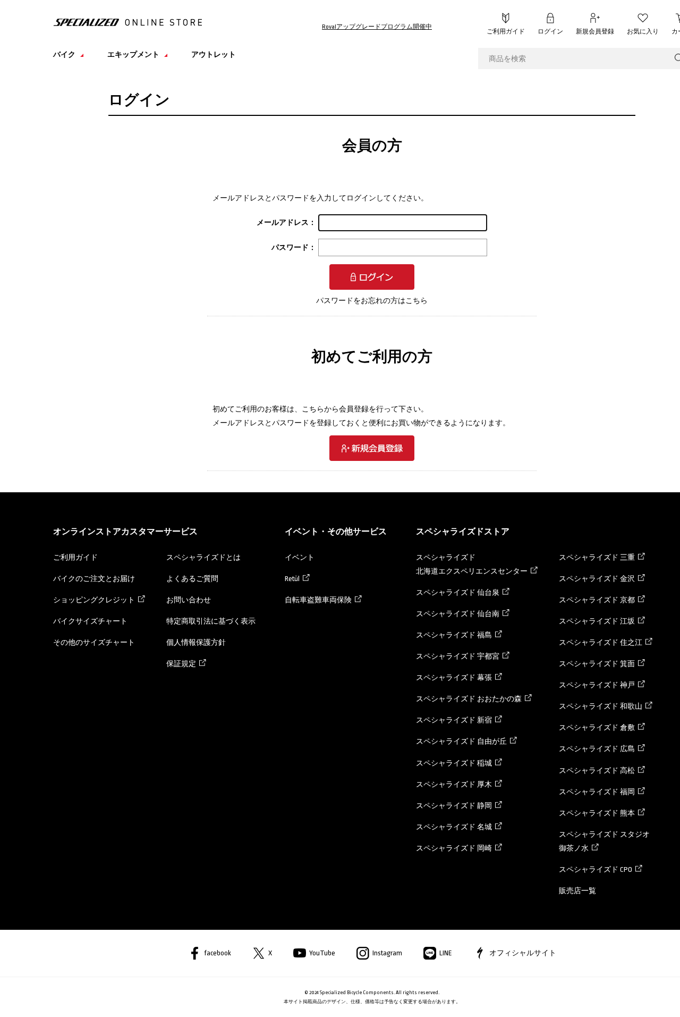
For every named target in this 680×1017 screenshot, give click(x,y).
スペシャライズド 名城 (454, 827)
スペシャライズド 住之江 (600, 642)
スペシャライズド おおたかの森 (469, 699)
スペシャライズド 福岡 (597, 792)
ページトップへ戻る (656, 993)
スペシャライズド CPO (595, 869)
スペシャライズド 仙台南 (457, 614)
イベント (299, 557)
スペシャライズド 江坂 (597, 621)
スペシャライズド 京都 (597, 600)
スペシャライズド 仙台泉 (457, 592)
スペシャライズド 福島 (454, 635)
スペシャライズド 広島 (597, 749)
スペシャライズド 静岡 (454, 806)
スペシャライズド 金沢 (597, 579)
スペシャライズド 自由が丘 (461, 741)
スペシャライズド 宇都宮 (457, 656)
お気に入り (643, 31)
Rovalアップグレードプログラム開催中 (377, 26)
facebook (217, 953)
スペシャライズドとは (203, 557)
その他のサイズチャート (94, 642)
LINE (445, 953)
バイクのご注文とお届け (94, 579)
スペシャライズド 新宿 (454, 720)
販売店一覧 (577, 891)
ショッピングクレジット (94, 600)
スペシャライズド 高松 (597, 771)
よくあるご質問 (192, 579)
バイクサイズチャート (90, 621)
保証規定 (181, 664)
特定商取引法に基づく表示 (211, 621)
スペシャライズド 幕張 (454, 678)
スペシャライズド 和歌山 (600, 706)
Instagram (387, 953)
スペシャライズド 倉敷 (597, 728)
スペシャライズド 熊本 (597, 813)
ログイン (550, 31)
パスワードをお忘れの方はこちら (372, 301)
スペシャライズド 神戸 (597, 685)
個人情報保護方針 (196, 642)
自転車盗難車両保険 (318, 600)
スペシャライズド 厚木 (454, 784)
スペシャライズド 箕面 (597, 664)
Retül (292, 579)
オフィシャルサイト (522, 953)
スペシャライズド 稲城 (454, 763)
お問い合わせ (188, 600)
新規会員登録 (595, 31)
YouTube (322, 953)
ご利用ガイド (506, 31)
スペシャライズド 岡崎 (454, 848)
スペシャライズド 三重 (597, 557)
